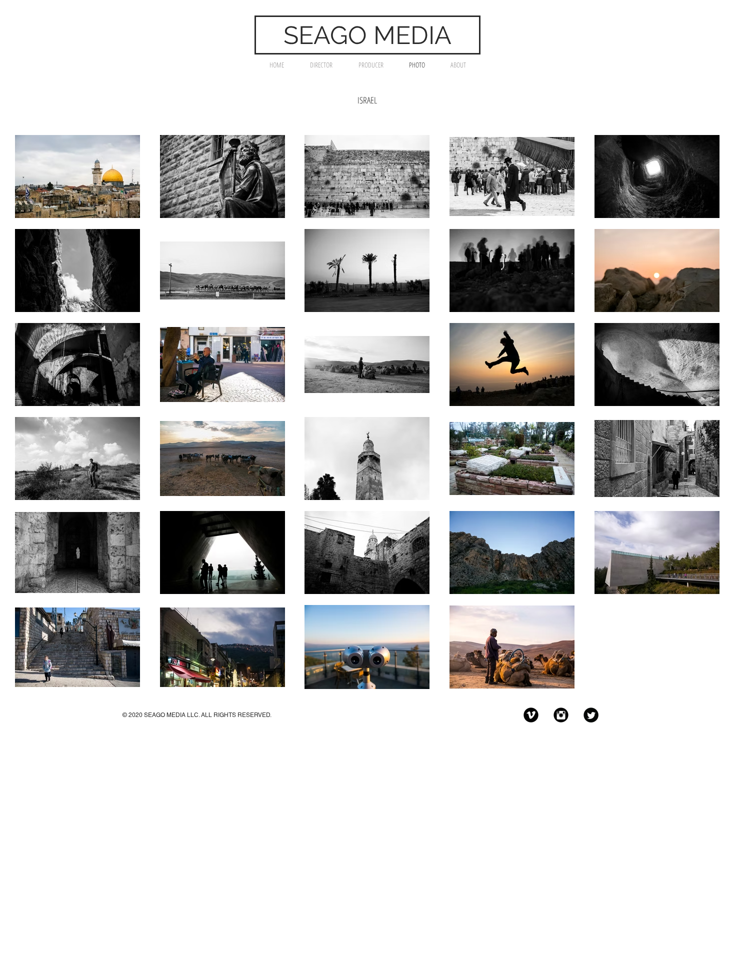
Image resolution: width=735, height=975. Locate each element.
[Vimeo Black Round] (531, 715)
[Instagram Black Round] (561, 715)
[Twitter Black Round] (591, 715)
